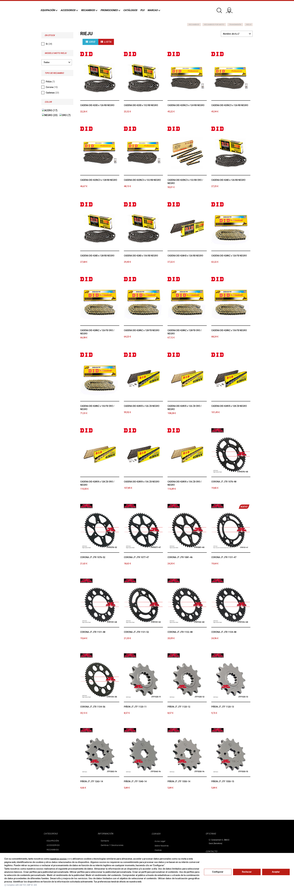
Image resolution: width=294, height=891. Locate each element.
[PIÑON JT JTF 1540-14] (143, 754)
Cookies (158, 850)
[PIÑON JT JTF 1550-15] (230, 754)
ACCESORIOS (53, 845)
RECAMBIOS (194, 24)
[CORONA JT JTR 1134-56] (99, 679)
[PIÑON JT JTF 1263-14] (99, 754)
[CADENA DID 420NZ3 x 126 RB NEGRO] (230, 78)
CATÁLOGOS (130, 10)
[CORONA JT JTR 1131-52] (143, 605)
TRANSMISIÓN (235, 24)
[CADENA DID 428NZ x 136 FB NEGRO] (230, 303)
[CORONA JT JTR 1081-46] (187, 530)
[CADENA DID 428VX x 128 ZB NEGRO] (230, 379)
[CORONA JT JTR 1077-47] (143, 530)
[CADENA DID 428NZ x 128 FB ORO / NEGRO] (187, 303)
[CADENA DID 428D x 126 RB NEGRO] (230, 153)
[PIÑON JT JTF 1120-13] (230, 679)
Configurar (217, 872)
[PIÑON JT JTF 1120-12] (187, 679)
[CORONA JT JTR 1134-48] (230, 605)
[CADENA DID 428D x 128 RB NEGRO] (99, 228)
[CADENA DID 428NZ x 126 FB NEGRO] (230, 228)
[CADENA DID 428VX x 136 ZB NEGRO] (143, 454)
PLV (142, 10)
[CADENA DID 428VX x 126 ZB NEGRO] (143, 379)
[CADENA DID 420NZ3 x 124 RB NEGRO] (187, 78)
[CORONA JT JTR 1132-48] (187, 605)
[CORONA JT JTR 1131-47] (230, 530)
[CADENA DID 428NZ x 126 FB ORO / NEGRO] (99, 303)
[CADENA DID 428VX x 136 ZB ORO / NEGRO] (187, 454)
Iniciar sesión (231, 9)
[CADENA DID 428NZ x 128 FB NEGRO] (143, 303)
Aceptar (276, 872)
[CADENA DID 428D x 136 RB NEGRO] (143, 228)
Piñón (50, 81)
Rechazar (247, 872)
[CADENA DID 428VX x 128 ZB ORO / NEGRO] (99, 454)
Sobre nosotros (162, 846)
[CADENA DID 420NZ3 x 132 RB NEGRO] (143, 153)
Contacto (105, 841)
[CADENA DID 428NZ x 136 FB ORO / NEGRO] (99, 379)
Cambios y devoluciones (112, 845)
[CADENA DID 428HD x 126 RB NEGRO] (187, 228)
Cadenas (52, 92)
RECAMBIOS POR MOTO (214, 24)
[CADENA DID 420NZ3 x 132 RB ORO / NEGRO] (187, 153)
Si (49, 44)
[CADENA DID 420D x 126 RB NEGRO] (99, 78)
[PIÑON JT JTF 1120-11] (143, 679)
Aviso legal (160, 841)
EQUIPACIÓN (53, 841)
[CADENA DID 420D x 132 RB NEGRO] (143, 78)
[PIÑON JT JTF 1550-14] (187, 754)
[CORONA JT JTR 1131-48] (99, 605)
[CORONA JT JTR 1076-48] (230, 454)
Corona (52, 87)
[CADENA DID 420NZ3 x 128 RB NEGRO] (99, 153)
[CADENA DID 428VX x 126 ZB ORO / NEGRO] (187, 379)
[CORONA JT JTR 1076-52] (99, 530)
